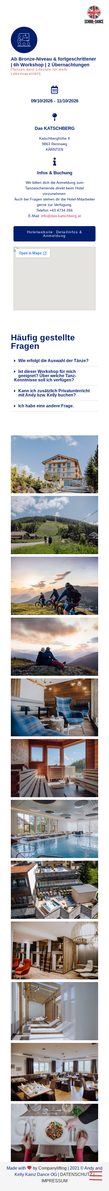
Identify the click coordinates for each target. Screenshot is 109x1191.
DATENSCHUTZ (76, 1174)
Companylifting (52, 1168)
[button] (54, 360)
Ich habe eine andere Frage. (46, 406)
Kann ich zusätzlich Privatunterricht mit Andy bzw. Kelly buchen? (54, 393)
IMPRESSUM (54, 1181)
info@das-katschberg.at (61, 216)
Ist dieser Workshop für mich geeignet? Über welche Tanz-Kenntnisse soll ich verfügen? (45, 375)
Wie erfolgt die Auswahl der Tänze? (53, 360)
